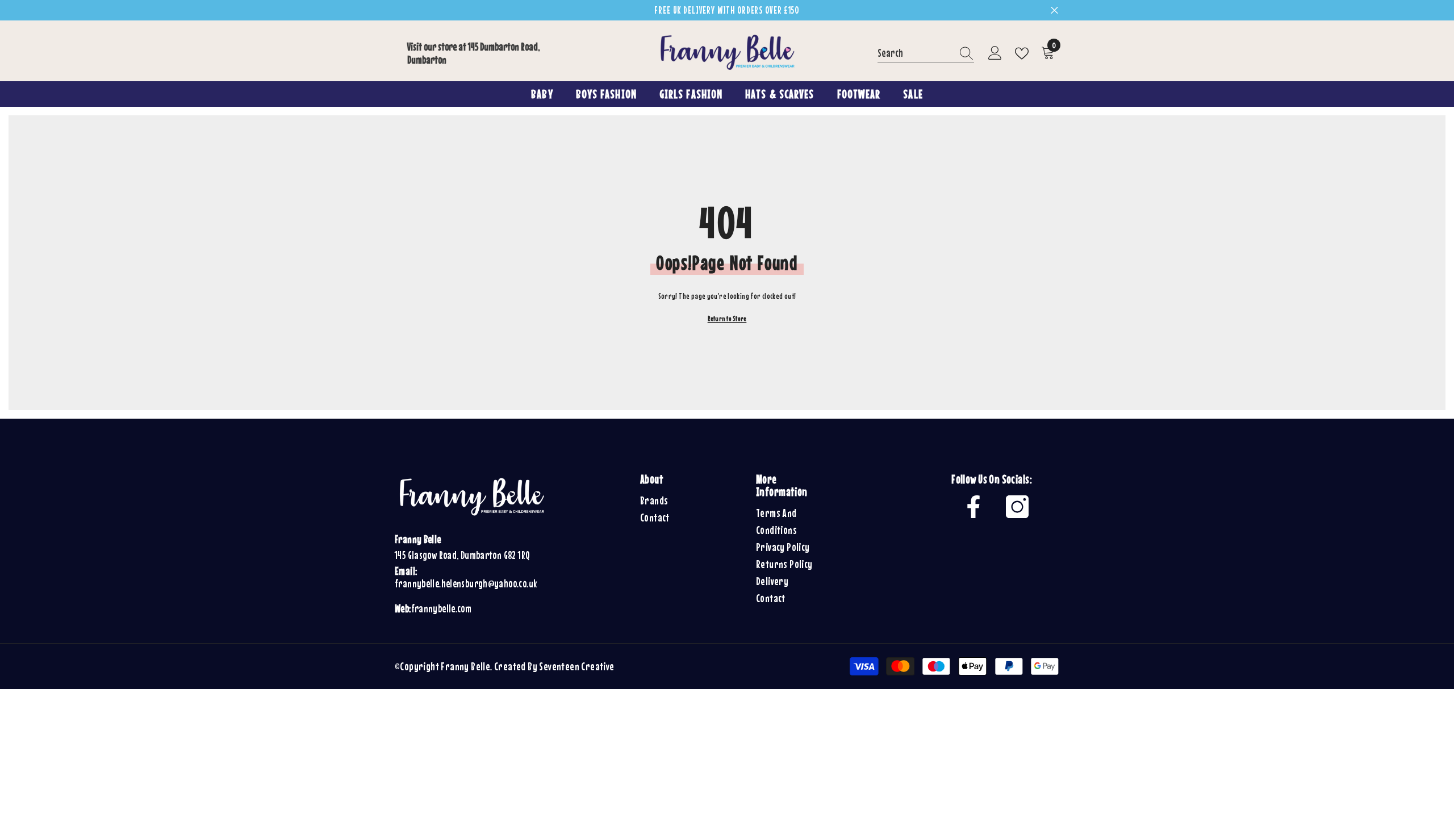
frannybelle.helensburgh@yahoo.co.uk (466, 583)
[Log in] (995, 53)
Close (1054, 10)
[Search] (926, 53)
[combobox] (915, 53)
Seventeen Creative (576, 666)
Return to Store (727, 319)
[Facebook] (973, 506)
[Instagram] (1017, 506)
